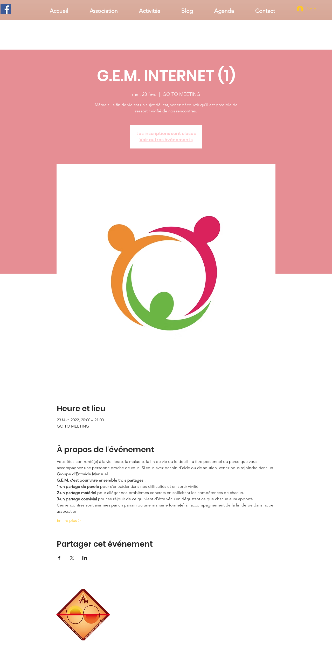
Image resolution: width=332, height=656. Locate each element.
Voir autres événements (166, 140)
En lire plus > (69, 520)
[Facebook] (6, 9)
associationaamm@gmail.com (255, 638)
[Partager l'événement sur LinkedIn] (84, 558)
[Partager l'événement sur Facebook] (59, 558)
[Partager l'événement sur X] (72, 558)
